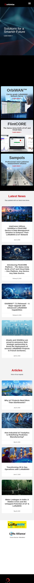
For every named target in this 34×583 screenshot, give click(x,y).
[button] (29, 3)
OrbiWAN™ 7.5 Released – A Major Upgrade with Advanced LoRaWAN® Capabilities (17, 307)
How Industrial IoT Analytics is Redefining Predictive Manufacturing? (17, 435)
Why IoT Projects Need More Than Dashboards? (17, 401)
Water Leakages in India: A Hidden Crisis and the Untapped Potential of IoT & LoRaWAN (17, 503)
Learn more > (8, 36)
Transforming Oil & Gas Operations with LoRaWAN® (17, 468)
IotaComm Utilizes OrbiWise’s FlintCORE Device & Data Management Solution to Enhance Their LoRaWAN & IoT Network (17, 230)
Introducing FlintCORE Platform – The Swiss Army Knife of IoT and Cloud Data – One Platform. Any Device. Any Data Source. (17, 269)
